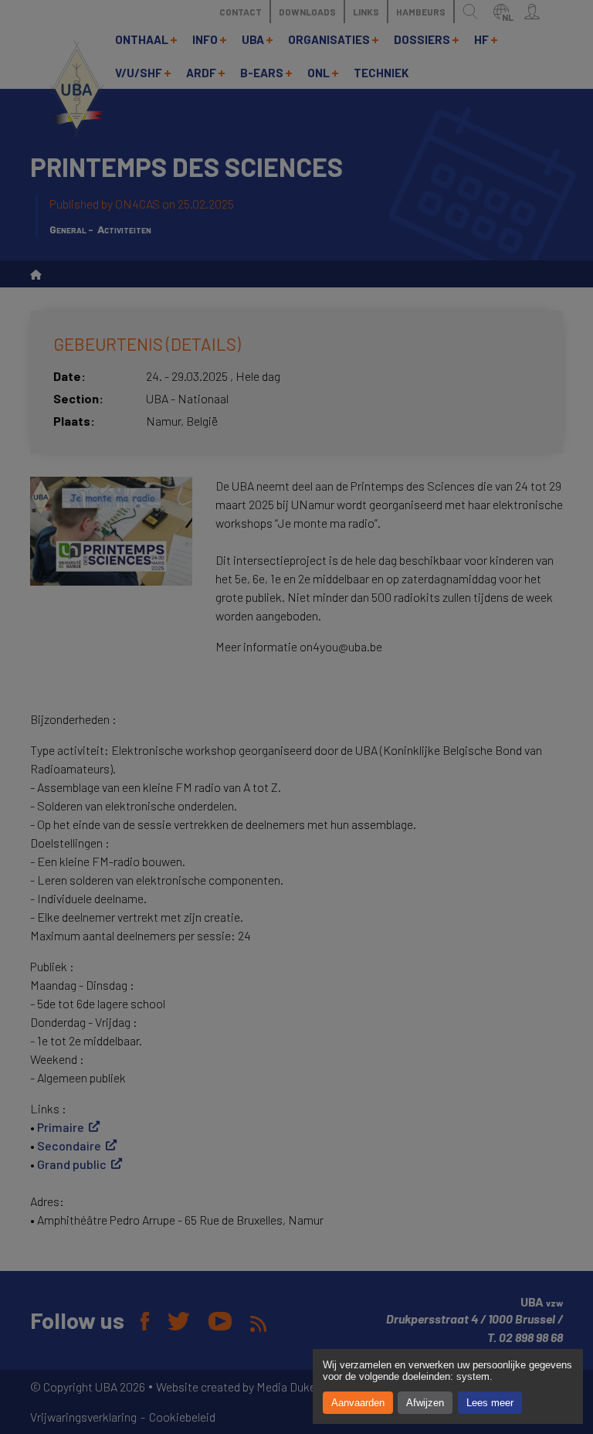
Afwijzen (425, 1403)
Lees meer (489, 1403)
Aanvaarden (358, 1403)
